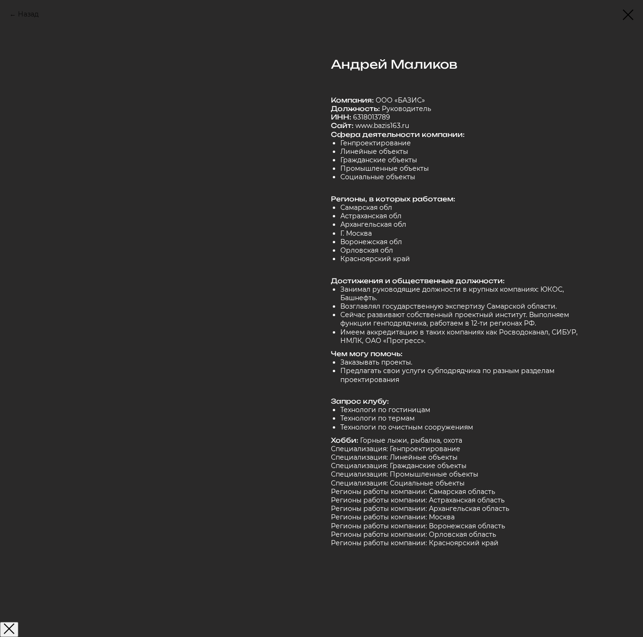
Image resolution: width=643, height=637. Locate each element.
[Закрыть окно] (9, 629)
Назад (28, 14)
